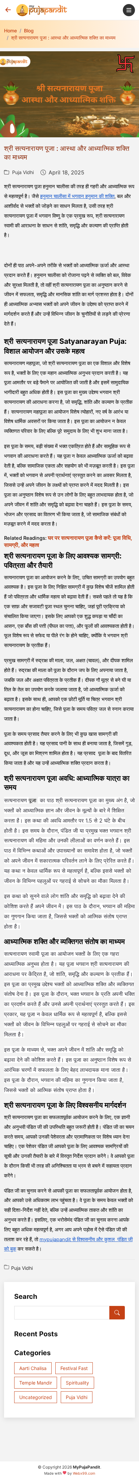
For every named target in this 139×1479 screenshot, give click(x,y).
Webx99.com (84, 1473)
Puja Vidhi (23, 172)
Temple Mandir (35, 1383)
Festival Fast (74, 1368)
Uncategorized (35, 1397)
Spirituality (77, 1383)
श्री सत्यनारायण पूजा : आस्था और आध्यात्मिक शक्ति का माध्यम (63, 37)
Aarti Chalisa (33, 1368)
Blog (29, 30)
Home (10, 30)
